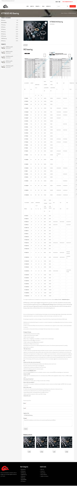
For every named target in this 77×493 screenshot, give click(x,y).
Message (25, 418)
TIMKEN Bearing (4, 38)
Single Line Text (26, 413)
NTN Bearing (23, 471)
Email (24, 408)
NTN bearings (45, 304)
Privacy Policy (43, 472)
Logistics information (44, 476)
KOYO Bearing (23, 472)
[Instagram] (59, 1)
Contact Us (43, 471)
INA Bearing (3, 20)
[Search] (67, 6)
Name (24, 403)
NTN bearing (3, 31)
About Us (42, 469)
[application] (39, 6)
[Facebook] (56, 1)
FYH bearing (3, 24)
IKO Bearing (3, 27)
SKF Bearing (3, 29)
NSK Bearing (3, 34)
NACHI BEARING (3, 22)
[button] (73, 6)
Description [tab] (25, 45)
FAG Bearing (3, 40)
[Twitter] (57, 1)
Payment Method (44, 474)
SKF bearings (50, 304)
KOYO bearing (3, 36)
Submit (25, 428)
